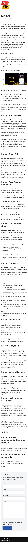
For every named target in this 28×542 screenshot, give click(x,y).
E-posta (5, 489)
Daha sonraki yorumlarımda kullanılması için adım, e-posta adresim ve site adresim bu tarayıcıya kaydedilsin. (13, 522)
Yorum (4, 501)
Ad (4, 483)
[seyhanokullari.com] (5, 5)
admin (2, 18)
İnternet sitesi (6, 495)
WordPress (7, 538)
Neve (2, 538)
